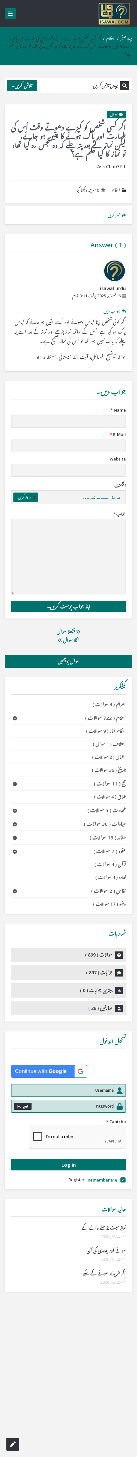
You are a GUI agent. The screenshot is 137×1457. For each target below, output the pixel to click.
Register (76, 1179)
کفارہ (110, 877)
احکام (110, 39)
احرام (109, 704)
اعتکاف (109, 744)
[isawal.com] (114, 13)
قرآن (110, 864)
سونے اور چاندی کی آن (106, 1251)
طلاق (110, 797)
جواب (119, 514)
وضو (109, 904)
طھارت (106, 810)
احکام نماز (106, 731)
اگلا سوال (70, 640)
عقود (109, 851)
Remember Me (102, 1180)
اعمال (109, 757)
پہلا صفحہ (126, 39)
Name (118, 410)
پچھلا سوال (66, 632)
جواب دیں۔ (110, 311)
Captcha (116, 1121)
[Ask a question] (12, 1444)
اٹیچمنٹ (120, 486)
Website (118, 459)
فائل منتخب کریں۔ (102, 497)
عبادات (105, 824)
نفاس (108, 891)
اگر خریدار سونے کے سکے (104, 1273)
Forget (22, 1106)
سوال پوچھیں (68, 661)
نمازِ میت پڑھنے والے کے (104, 1228)
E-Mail (118, 434)
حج (110, 783)
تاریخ (109, 770)
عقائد (108, 837)
